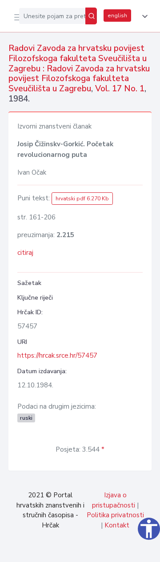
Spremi (85, 550)
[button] (143, 16)
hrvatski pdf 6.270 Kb (82, 198)
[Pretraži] (91, 16)
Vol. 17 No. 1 (119, 88)
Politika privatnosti (115, 515)
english (117, 15)
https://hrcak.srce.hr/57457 (57, 355)
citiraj (25, 252)
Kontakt (116, 525)
